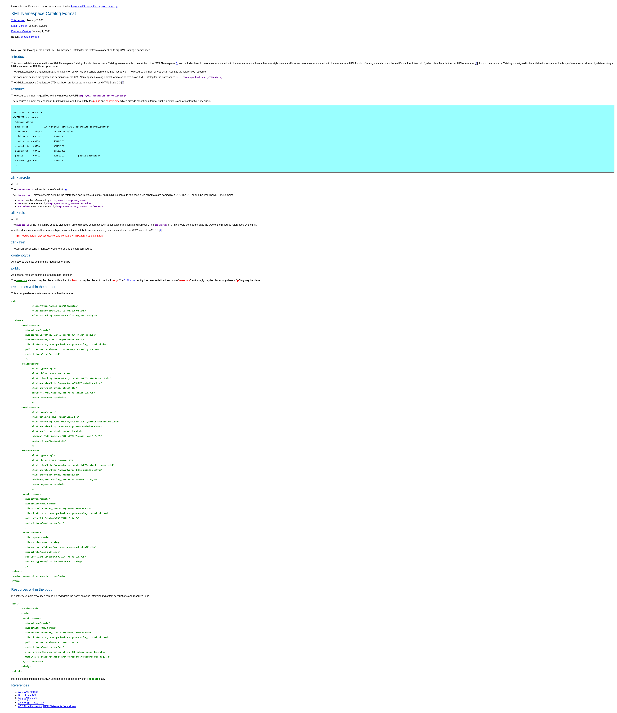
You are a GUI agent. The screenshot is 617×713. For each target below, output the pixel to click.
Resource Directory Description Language (94, 6)
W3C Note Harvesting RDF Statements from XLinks (47, 706)
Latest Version (19, 25)
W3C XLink (24, 700)
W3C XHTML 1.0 (27, 697)
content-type (113, 101)
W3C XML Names (28, 691)
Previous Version (21, 31)
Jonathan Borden (29, 36)
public (96, 101)
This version (18, 20)
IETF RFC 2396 (27, 694)
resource (21, 280)
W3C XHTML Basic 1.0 (31, 703)
